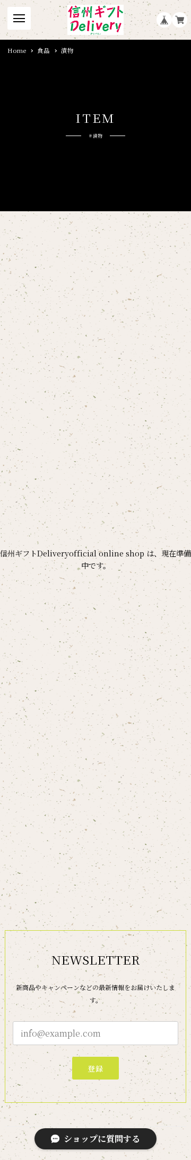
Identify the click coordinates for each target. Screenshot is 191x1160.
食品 (43, 51)
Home (16, 51)
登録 (96, 1068)
